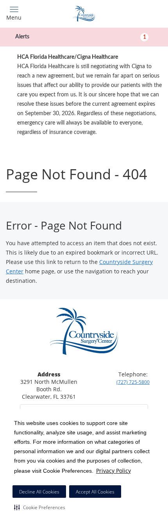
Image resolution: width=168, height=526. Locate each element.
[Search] (142, 12)
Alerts (80, 37)
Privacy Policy (113, 470)
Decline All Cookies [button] (39, 491)
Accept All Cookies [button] (95, 491)
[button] (40, 507)
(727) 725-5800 (133, 382)
